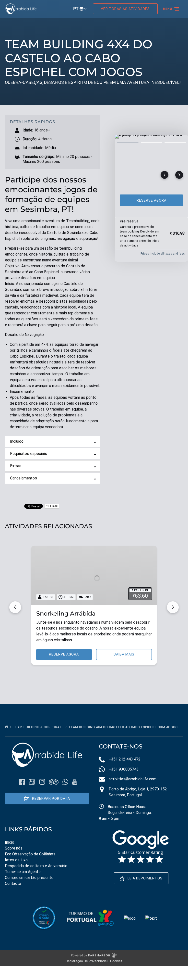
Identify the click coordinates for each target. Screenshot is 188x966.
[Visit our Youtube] (74, 782)
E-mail (53, 506)
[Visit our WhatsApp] (65, 782)
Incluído (17, 441)
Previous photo (164, 175)
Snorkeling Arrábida (65, 613)
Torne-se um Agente (23, 871)
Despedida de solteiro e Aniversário (36, 865)
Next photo (179, 175)
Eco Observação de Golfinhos (30, 854)
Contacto (13, 883)
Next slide (173, 607)
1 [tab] (127, 142)
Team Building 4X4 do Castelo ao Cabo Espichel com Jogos (124, 727)
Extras (15, 466)
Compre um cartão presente (29, 877)
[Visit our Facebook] (22, 782)
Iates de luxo (16, 860)
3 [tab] (175, 142)
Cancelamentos (23, 478)
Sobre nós (14, 848)
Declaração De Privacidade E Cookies (94, 961)
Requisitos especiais (28, 453)
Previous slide (15, 607)
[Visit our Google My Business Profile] (32, 782)
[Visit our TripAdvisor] (54, 782)
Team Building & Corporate (39, 727)
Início (9, 842)
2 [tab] (151, 142)
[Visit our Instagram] (42, 782)
